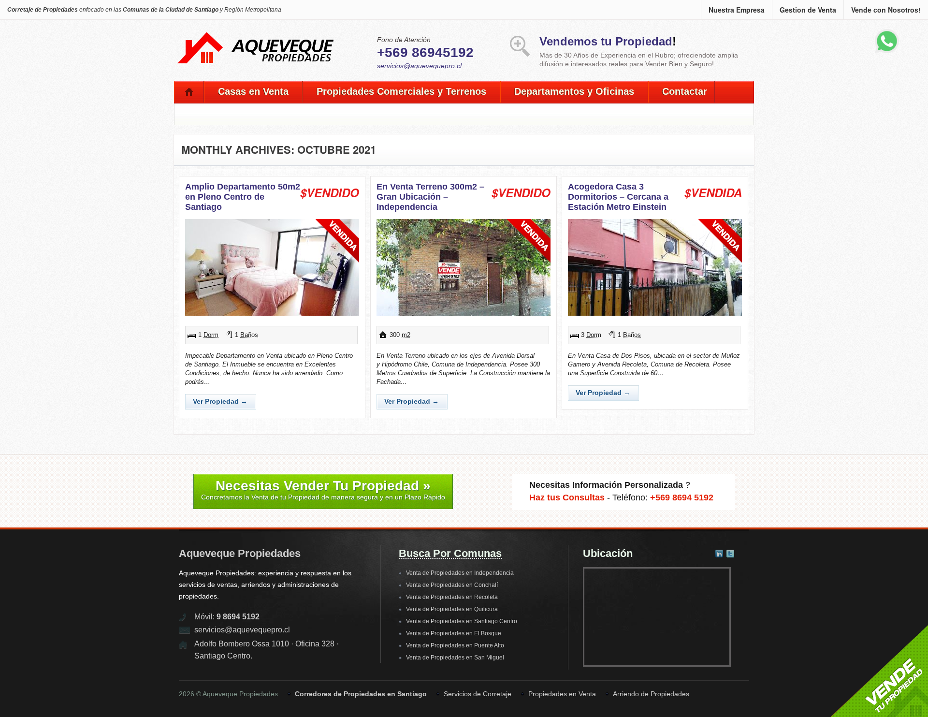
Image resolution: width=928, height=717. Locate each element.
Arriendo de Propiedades (651, 694)
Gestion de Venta (808, 10)
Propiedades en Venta (562, 694)
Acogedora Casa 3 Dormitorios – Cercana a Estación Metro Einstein (618, 197)
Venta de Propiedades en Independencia (460, 573)
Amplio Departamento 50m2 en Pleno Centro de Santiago (242, 197)
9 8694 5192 (238, 617)
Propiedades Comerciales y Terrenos (401, 91)
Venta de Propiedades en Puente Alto (455, 645)
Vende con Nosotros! (886, 10)
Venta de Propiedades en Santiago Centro (461, 621)
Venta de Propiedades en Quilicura (452, 609)
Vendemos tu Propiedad (605, 41)
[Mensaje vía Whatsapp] (887, 51)
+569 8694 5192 (681, 497)
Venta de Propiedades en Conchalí (452, 585)
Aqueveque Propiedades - (256, 41)
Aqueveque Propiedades (240, 553)
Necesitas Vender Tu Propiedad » (323, 489)
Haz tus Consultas (567, 497)
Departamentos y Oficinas (574, 91)
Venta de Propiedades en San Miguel (455, 657)
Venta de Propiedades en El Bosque (453, 633)
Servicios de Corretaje (477, 694)
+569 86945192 (425, 52)
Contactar (684, 91)
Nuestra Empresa (737, 10)
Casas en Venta (253, 91)
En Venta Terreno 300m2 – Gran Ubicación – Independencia (430, 197)
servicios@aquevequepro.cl (419, 66)
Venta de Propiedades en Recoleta (452, 597)
